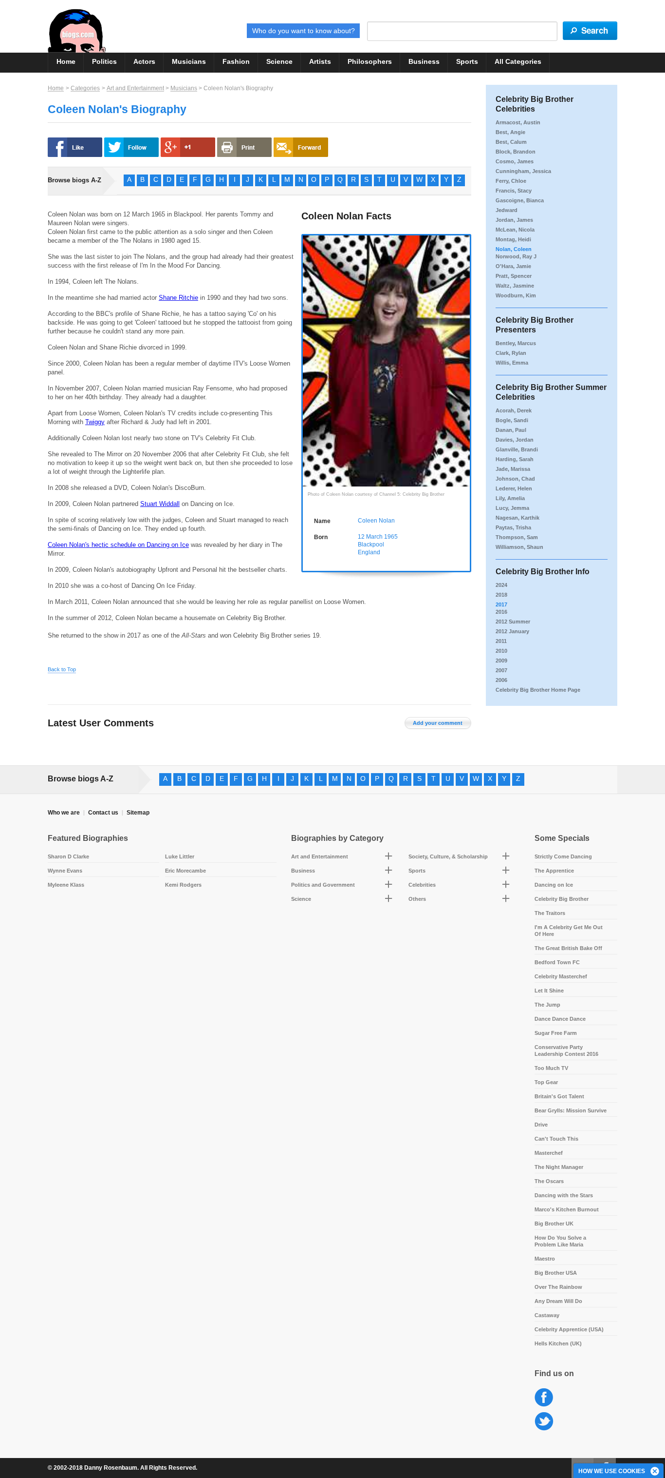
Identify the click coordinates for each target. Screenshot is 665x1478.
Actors (144, 61)
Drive (541, 1125)
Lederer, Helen (514, 488)
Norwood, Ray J (516, 256)
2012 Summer (513, 621)
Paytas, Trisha (513, 527)
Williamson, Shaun (519, 547)
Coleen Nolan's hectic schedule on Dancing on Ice (118, 544)
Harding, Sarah (515, 459)
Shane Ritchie (178, 297)
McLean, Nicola (515, 230)
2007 (501, 670)
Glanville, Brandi (517, 449)
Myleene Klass (66, 885)
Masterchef (549, 1153)
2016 (501, 612)
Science (279, 61)
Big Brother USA (556, 1273)
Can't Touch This (556, 1139)
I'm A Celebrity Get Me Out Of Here (569, 930)
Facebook (544, 1397)
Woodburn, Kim (516, 295)
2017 (501, 604)
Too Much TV (551, 1068)
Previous (308, 349)
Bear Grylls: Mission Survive (571, 1110)
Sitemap (138, 812)
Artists (320, 61)
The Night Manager (559, 1167)
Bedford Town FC (557, 962)
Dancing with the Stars (564, 1195)
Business (424, 61)
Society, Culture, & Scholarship (448, 856)
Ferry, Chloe (511, 181)
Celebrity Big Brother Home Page (538, 690)
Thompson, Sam (517, 537)
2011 (501, 641)
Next (465, 349)
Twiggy (95, 422)
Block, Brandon (516, 152)
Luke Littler (179, 856)
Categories (85, 88)
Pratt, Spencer (514, 276)
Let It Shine (549, 990)
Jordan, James (514, 220)
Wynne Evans (65, 871)
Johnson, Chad (515, 479)
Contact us (103, 812)
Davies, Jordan (515, 440)
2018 (501, 595)
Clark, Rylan (511, 353)
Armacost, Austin (518, 122)
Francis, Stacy (514, 191)
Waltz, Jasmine (515, 286)
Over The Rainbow (558, 1287)
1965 (391, 536)
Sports (467, 61)
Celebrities (422, 885)
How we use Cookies (611, 1471)
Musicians (189, 61)
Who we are (64, 812)
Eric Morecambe (185, 871)
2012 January (512, 631)
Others (417, 899)
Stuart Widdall (160, 503)
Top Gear (546, 1082)
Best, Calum (511, 142)
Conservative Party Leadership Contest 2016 (566, 1050)
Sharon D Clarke (68, 856)
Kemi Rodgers (183, 885)
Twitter (544, 1421)
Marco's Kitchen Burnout (567, 1209)
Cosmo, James (515, 161)
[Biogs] (77, 31)
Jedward (506, 210)
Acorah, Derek (514, 410)
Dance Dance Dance (560, 1019)
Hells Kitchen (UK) (558, 1343)
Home (65, 61)
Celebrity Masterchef (561, 976)
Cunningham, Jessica (523, 171)
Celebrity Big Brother (562, 899)
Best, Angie (510, 132)
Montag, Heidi (513, 239)
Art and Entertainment (135, 88)
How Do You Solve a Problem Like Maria (560, 1241)
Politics (104, 61)
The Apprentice (554, 871)
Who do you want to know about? (303, 31)
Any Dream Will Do (558, 1301)
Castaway (547, 1315)
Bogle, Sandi (512, 420)
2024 (501, 585)
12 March (370, 536)
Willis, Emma (512, 363)
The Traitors (550, 913)
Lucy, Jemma (512, 508)
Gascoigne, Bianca (520, 200)
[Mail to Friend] (301, 147)
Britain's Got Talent (559, 1096)
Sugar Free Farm (556, 1033)
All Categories (518, 61)
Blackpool (371, 544)
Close (655, 1472)
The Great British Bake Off (568, 948)
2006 (501, 680)
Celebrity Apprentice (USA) (569, 1329)
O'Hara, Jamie (513, 266)
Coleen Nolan (376, 520)
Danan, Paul (511, 430)
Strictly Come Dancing (563, 856)
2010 (501, 651)
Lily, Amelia (510, 498)
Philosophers (370, 61)
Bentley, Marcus (516, 343)
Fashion (236, 61)
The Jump (547, 1005)
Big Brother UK (554, 1223)
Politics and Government (323, 885)
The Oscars (549, 1181)
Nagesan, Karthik (517, 518)
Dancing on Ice (554, 885)
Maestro (545, 1259)
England (369, 552)
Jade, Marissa (513, 469)
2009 (501, 660)
